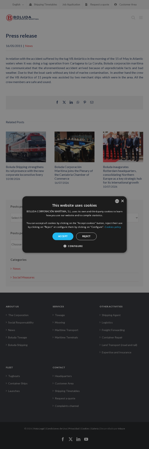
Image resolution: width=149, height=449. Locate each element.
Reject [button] (86, 236)
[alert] (74, 224)
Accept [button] (63, 236)
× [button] (122, 200)
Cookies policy (113, 226)
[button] (74, 246)
